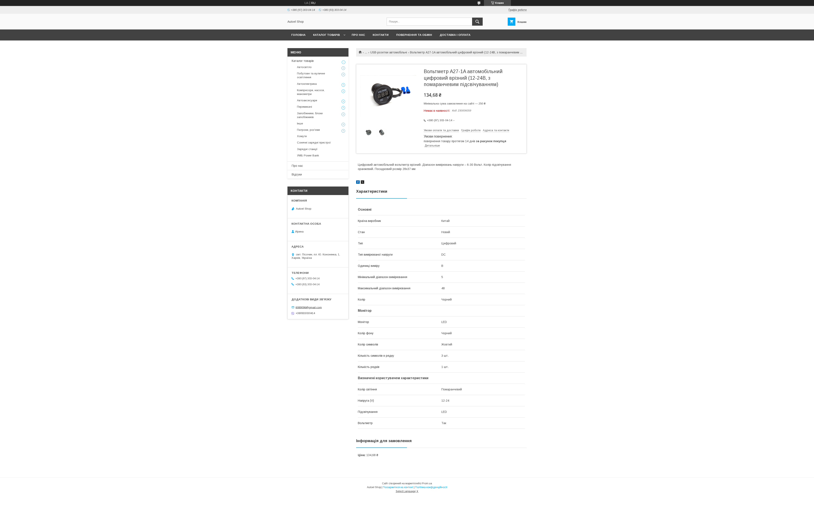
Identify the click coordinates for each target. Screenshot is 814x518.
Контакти (381, 34)
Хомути (302, 136)
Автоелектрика (307, 83)
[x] (362, 182)
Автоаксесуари (307, 100)
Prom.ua (427, 483)
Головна (298, 34)
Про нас (358, 34)
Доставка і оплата (455, 34)
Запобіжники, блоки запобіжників (310, 115)
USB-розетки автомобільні (388, 52)
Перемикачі (304, 106)
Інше (300, 123)
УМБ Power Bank (308, 155)
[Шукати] (477, 22)
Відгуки (297, 174)
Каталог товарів (326, 34)
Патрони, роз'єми (308, 129)
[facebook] (358, 182)
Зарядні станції (307, 149)
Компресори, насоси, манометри (311, 92)
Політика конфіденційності (431, 487)
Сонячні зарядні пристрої (314, 142)
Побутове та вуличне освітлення (311, 75)
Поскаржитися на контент (398, 487)
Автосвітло (304, 67)
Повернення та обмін (414, 34)
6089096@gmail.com (308, 307)
